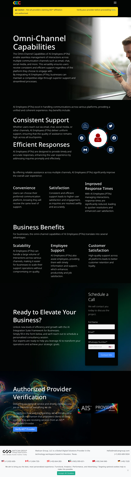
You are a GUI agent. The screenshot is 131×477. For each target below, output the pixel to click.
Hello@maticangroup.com (118, 450)
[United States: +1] (111, 347)
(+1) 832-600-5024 (121, 454)
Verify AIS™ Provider (25, 429)
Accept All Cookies (66, 473)
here (113, 10)
